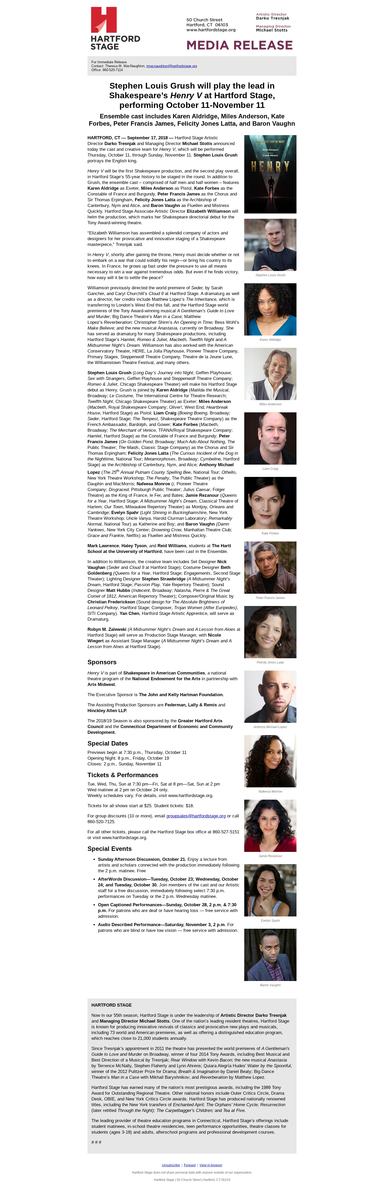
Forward (190, 1165)
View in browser (211, 1165)
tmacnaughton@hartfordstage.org (172, 66)
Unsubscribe (171, 1165)
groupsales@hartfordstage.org (196, 815)
